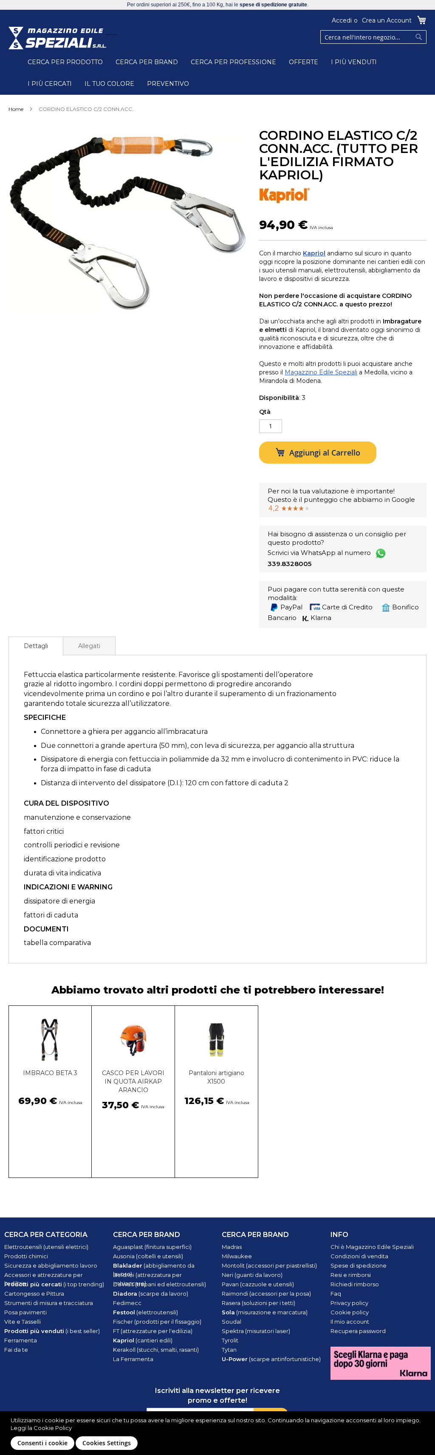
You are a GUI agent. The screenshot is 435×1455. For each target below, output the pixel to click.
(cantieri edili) (142, 1340)
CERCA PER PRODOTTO (65, 62)
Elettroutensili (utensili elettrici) (46, 1246)
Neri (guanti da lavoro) (252, 1274)
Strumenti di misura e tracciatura (48, 1302)
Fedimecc (127, 1302)
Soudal (231, 1321)
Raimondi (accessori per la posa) (266, 1293)
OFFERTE (303, 62)
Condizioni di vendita (359, 1256)
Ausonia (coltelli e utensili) (148, 1256)
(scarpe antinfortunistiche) (271, 1359)
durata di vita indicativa (62, 873)
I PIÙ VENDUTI (354, 62)
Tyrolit (230, 1340)
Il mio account (349, 1321)
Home (15, 109)
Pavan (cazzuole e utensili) (258, 1284)
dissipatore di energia (59, 901)
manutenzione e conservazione (77, 817)
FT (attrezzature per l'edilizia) (152, 1331)
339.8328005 (289, 564)
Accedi (342, 20)
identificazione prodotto (65, 859)
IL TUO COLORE (109, 84)
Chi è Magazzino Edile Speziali (372, 1246)
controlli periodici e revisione (72, 845)
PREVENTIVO (168, 84)
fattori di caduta (51, 915)
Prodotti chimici (26, 1256)
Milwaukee (237, 1256)
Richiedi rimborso (354, 1284)
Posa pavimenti (25, 1312)
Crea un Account (387, 20)
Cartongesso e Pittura (34, 1293)
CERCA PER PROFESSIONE (233, 62)
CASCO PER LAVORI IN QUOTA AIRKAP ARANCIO (133, 1081)
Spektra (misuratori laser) (256, 1331)
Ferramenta (20, 1340)
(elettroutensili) (145, 1312)
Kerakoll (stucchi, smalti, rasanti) (156, 1349)
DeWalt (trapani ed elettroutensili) (159, 1284)
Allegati (89, 646)
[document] (219, 1433)
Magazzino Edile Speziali (321, 372)
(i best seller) (52, 1331)
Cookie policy (349, 1312)
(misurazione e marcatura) (265, 1312)
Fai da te (16, 1349)
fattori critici (44, 831)
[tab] (35, 646)
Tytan (229, 1349)
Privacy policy (349, 1302)
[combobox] (373, 37)
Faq (335, 1293)
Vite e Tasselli (22, 1321)
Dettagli (36, 646)
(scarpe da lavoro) (150, 1293)
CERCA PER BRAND (147, 62)
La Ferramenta (133, 1359)
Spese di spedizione (358, 1265)
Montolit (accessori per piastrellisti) (269, 1265)
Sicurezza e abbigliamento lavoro (50, 1265)
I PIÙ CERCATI (50, 84)
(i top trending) (54, 1284)
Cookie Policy (53, 1427)
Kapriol (314, 253)
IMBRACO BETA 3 (50, 1073)
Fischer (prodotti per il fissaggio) (157, 1321)
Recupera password (358, 1331)
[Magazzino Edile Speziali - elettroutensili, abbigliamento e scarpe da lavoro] (57, 38)
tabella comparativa (57, 943)
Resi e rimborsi (350, 1274)
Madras (232, 1246)
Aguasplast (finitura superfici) (152, 1246)
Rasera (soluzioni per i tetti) (258, 1302)
